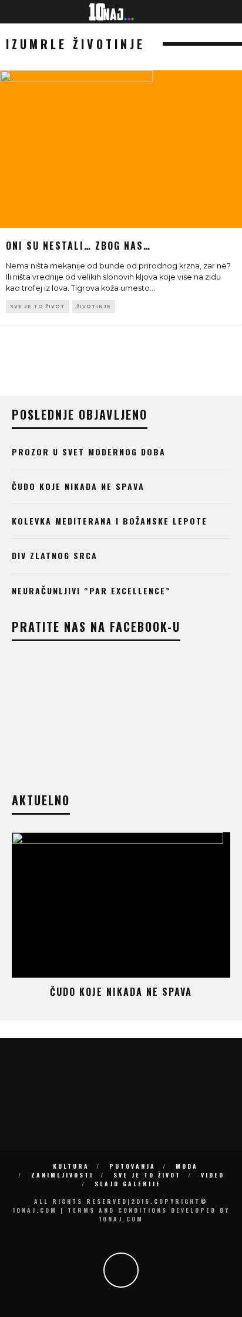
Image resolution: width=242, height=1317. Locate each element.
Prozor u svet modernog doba (89, 451)
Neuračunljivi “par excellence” (91, 590)
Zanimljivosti (62, 1174)
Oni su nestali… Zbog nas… (78, 246)
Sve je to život (37, 306)
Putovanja (132, 1166)
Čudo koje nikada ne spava (78, 486)
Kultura (71, 1166)
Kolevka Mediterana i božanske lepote (109, 521)
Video (212, 1174)
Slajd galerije (128, 1183)
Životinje (93, 306)
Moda (187, 1166)
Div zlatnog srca (55, 555)
